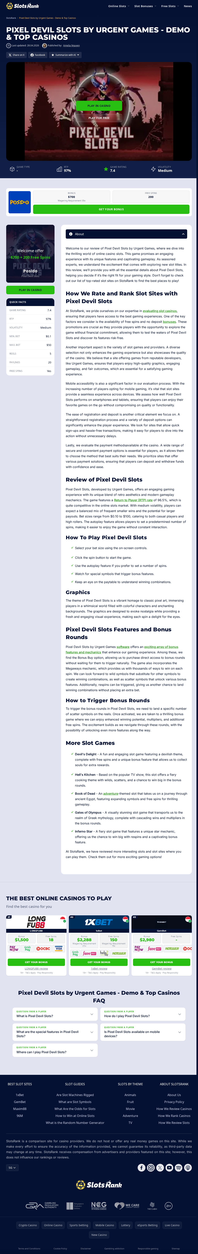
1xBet (20, 1100)
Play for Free (99, 118)
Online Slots (117, 6)
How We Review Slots (172, 1128)
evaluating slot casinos (160, 311)
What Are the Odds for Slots (74, 1114)
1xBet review (99, 968)
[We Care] (126, 1211)
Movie (129, 1114)
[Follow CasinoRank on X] (158, 1173)
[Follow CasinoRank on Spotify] (177, 1173)
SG (10, 1173)
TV (129, 1128)
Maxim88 (19, 1114)
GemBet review (162, 968)
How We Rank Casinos (172, 1121)
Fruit (129, 1107)
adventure (110, 793)
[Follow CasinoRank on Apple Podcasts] (186, 1173)
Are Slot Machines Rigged (74, 1100)
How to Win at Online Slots (74, 1121)
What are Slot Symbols (74, 1107)
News (188, 6)
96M (20, 1121)
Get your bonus (111, 209)
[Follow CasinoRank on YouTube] (168, 1173)
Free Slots (168, 6)
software (123, 647)
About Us (172, 1100)
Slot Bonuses (143, 6)
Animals (129, 1100)
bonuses (169, 322)
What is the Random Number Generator (74, 1128)
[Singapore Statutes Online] (74, 1211)
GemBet (20, 1107)
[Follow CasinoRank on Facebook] (140, 1173)
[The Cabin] (151, 1211)
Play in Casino (99, 106)
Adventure (129, 1121)
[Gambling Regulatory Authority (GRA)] (41, 1211)
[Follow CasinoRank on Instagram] (149, 1173)
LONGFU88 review (36, 968)
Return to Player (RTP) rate (133, 500)
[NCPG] (98, 1211)
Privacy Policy (173, 1107)
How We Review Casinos (172, 1114)
